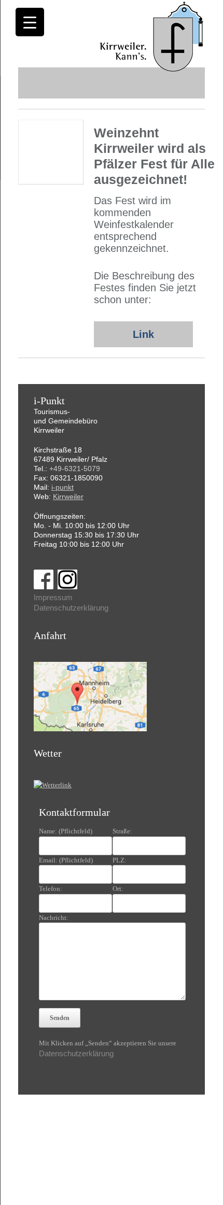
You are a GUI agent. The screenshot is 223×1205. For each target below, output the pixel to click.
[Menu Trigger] (30, 22)
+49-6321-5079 (74, 468)
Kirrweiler (68, 496)
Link (143, 334)
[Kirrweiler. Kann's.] (152, 36)
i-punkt (62, 487)
